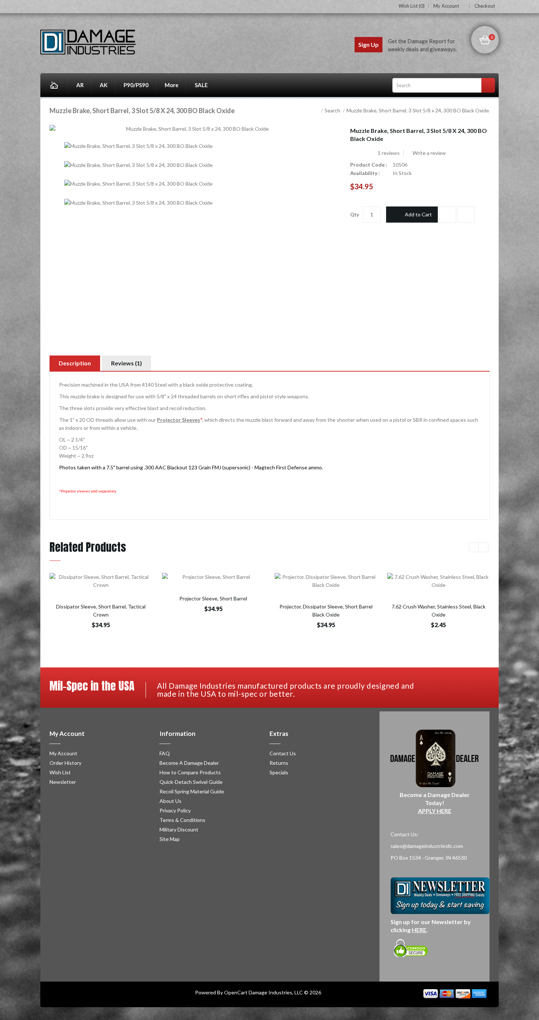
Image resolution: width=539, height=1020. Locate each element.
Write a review (428, 153)
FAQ (165, 753)
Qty (354, 214)
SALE (201, 85)
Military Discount (179, 829)
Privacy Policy (175, 810)
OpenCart (235, 992)
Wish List (60, 772)
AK (103, 85)
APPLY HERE (434, 810)
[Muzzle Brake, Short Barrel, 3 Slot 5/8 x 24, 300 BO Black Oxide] (138, 146)
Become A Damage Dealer (189, 763)
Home (54, 85)
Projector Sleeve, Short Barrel (213, 598)
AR (80, 85)
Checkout (484, 6)
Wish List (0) (412, 6)
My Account (446, 6)
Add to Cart (418, 214)
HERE (419, 929)
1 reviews (389, 153)
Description (75, 363)
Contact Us (283, 753)
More (172, 85)
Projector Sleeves (178, 420)
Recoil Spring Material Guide (192, 791)
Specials (279, 772)
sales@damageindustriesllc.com (426, 846)
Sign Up (368, 44)
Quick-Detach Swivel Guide (191, 782)
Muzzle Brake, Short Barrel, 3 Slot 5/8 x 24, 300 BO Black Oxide (417, 110)
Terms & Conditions (182, 820)
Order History (65, 763)
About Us (171, 801)
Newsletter (63, 782)
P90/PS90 (136, 85)
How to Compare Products (190, 772)
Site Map (170, 839)
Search (332, 110)
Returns (279, 763)
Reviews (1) (126, 363)
